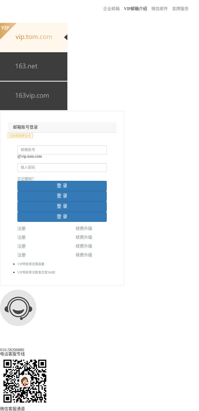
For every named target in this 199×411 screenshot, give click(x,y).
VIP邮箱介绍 (135, 8)
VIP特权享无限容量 (30, 264)
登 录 (62, 185)
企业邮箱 (111, 8)
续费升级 (84, 228)
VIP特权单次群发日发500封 (36, 272)
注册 (21, 228)
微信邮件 (159, 8)
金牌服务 (180, 8)
